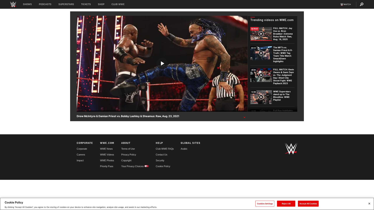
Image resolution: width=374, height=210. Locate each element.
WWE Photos (107, 160)
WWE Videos (107, 154)
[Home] (12, 4)
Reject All (286, 203)
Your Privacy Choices (132, 166)
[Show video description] (244, 116)
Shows (27, 4)
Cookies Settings (265, 203)
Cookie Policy (163, 166)
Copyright (126, 160)
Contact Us (161, 154)
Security (160, 160)
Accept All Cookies (308, 203)
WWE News (106, 149)
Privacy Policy (128, 154)
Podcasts (45, 4)
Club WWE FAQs (165, 149)
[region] (187, 204)
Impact (80, 160)
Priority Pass (106, 166)
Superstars (66, 4)
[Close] (369, 203)
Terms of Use (128, 149)
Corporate (82, 149)
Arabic (184, 149)
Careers (81, 154)
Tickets (86, 4)
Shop (101, 4)
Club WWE (118, 4)
